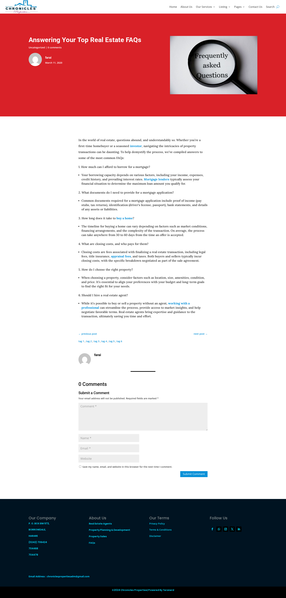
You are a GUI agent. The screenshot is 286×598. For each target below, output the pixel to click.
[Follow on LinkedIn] (238, 529)
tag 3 (96, 341)
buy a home (125, 218)
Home (173, 7)
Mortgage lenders (156, 179)
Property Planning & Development (109, 530)
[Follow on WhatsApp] (219, 529)
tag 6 (119, 341)
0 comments (55, 47)
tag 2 (89, 341)
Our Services (204, 7)
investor (136, 146)
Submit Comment (194, 474)
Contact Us (255, 7)
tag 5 (112, 341)
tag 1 (81, 341)
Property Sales (98, 536)
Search (270, 7)
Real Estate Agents (100, 523)
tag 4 (104, 341)
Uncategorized (37, 47)
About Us (186, 7)
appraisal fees (121, 256)
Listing (223, 7)
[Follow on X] (232, 529)
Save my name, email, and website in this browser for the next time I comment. (127, 466)
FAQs (92, 543)
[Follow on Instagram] (225, 529)
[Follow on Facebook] (212, 529)
